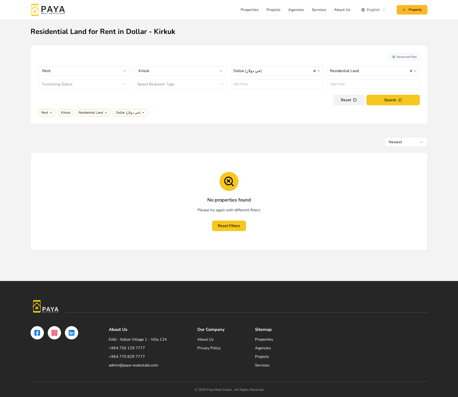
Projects (273, 9)
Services (319, 9)
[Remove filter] (51, 113)
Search (390, 100)
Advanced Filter (404, 57)
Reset (346, 100)
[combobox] (373, 10)
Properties (250, 9)
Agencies (296, 9)
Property (415, 9)
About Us (342, 9)
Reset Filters (229, 225)
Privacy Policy (209, 348)
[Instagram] (54, 332)
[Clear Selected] (315, 71)
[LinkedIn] (71, 332)
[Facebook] (37, 332)
